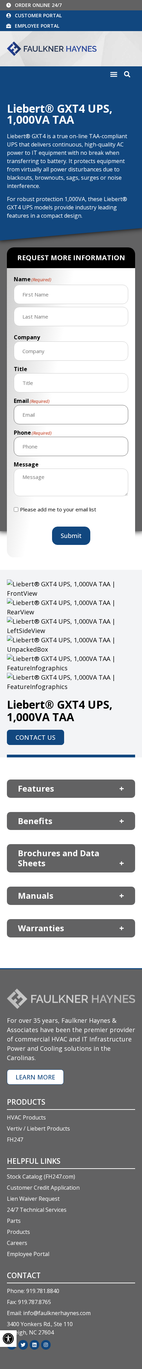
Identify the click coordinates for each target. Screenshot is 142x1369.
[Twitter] (23, 1345)
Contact (24, 1275)
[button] (113, 74)
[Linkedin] (34, 1345)
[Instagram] (46, 1345)
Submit (71, 535)
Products (26, 1102)
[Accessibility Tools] (8, 1338)
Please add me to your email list (58, 509)
